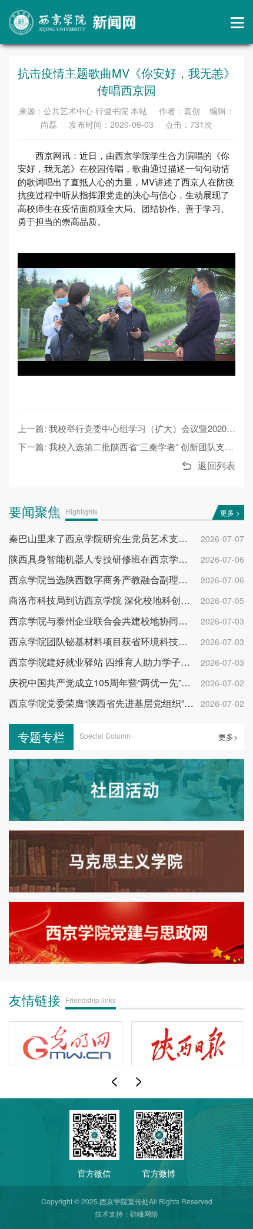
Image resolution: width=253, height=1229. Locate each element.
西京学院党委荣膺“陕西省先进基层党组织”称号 (106, 703)
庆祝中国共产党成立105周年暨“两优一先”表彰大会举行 (123, 682)
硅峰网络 (144, 1213)
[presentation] (114, 1082)
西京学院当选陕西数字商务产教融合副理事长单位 (112, 579)
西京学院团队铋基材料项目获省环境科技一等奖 (108, 641)
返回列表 (216, 465)
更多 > (230, 512)
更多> (228, 737)
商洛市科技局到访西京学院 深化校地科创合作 (104, 600)
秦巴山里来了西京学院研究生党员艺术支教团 (103, 538)
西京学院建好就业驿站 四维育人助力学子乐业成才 (113, 662)
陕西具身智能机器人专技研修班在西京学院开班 (108, 559)
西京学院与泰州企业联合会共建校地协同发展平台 (112, 620)
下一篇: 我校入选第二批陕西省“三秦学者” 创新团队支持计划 (134, 446)
